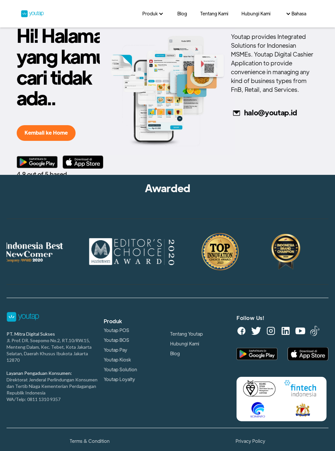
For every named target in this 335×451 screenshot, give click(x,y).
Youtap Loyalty (119, 379)
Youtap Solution (120, 370)
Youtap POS (116, 330)
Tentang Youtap (186, 334)
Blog (175, 354)
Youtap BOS (116, 340)
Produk (113, 321)
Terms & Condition (90, 441)
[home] (78, 13)
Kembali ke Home (46, 133)
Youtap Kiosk (117, 360)
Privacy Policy (250, 441)
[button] (153, 14)
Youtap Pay (115, 350)
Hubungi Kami (184, 344)
